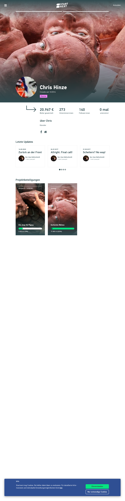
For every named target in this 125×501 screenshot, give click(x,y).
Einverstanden (97, 486)
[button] (59, 169)
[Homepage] (62, 5)
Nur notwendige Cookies (97, 492)
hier (61, 488)
